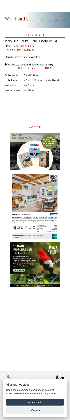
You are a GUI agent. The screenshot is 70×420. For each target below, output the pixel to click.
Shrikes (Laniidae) (24, 49)
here (34, 64)
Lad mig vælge (47, 393)
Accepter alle (35, 402)
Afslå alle (35, 410)
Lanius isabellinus (23, 46)
